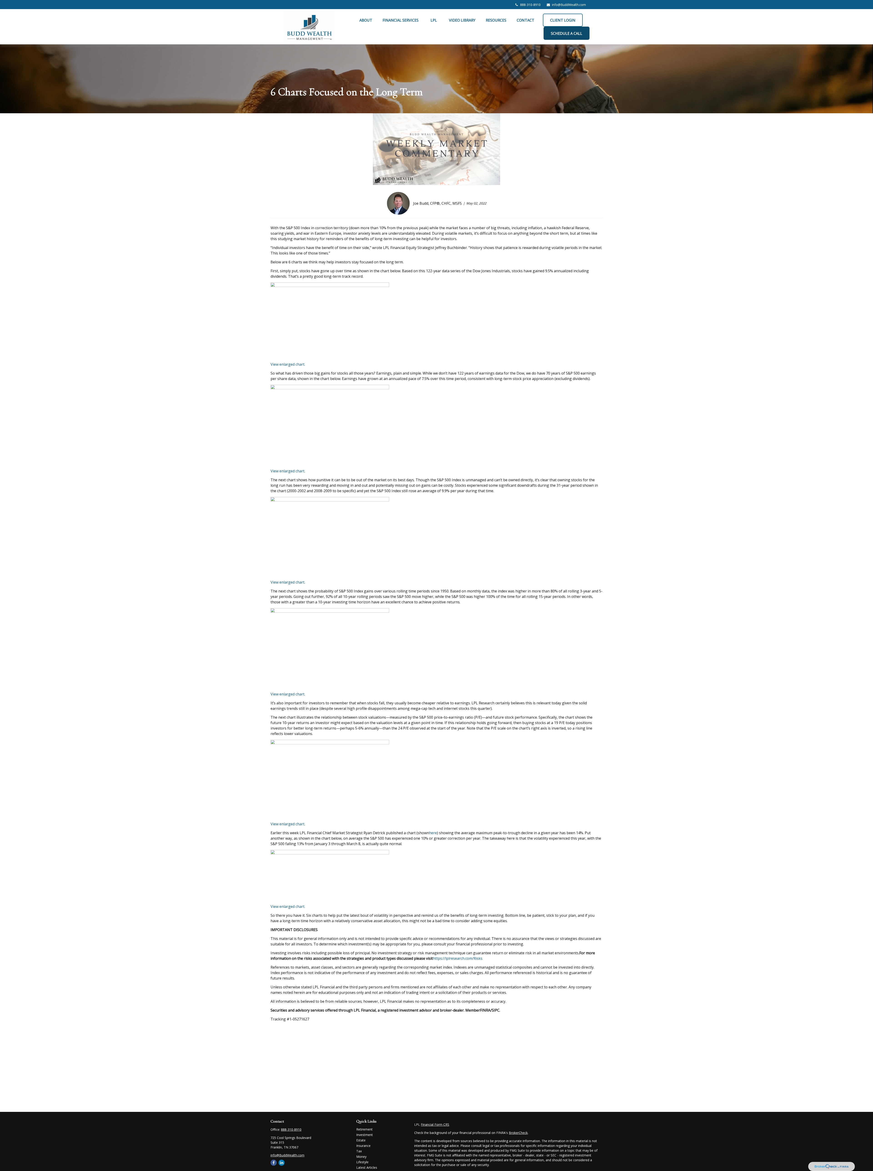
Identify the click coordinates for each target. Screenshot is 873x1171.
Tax (359, 1151)
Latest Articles (366, 1167)
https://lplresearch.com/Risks (457, 958)
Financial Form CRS (435, 1124)
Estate (361, 1140)
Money (361, 1156)
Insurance (363, 1145)
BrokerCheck (518, 1133)
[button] (366, 20)
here (433, 832)
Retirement (364, 1129)
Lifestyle (362, 1162)
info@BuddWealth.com (569, 5)
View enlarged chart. (288, 364)
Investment (364, 1135)
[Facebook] (274, 1163)
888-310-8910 (530, 5)
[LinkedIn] (281, 1163)
